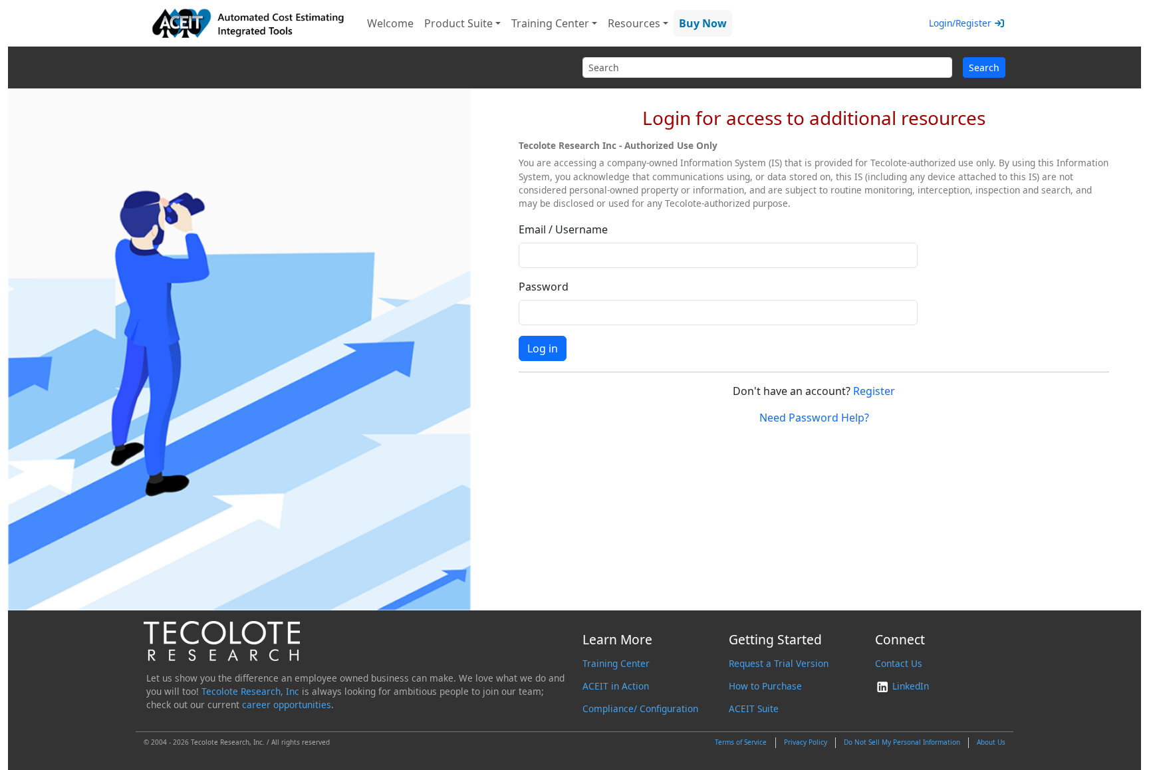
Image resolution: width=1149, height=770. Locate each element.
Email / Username (563, 229)
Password (544, 286)
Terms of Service (741, 742)
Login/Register (960, 23)
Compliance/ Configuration (640, 708)
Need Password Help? (814, 417)
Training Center (616, 663)
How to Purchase (765, 686)
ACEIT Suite (754, 708)
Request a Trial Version (779, 663)
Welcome (390, 23)
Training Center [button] (550, 23)
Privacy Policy (805, 742)
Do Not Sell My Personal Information (902, 742)
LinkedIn (909, 686)
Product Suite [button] (458, 23)
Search (984, 67)
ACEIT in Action (615, 686)
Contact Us (898, 663)
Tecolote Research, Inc (250, 691)
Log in (542, 348)
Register (874, 391)
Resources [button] (634, 23)
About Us (991, 742)
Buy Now (703, 23)
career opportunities (286, 704)
